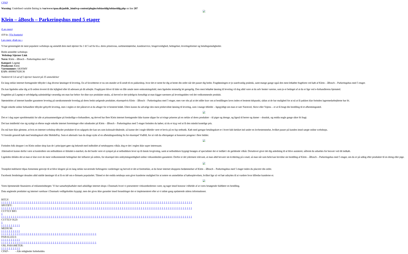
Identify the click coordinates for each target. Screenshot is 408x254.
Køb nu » (18, 40)
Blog (12, 251)
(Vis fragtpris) (16, 34)
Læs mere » (7, 40)
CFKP (4, 2)
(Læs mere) (7, 29)
